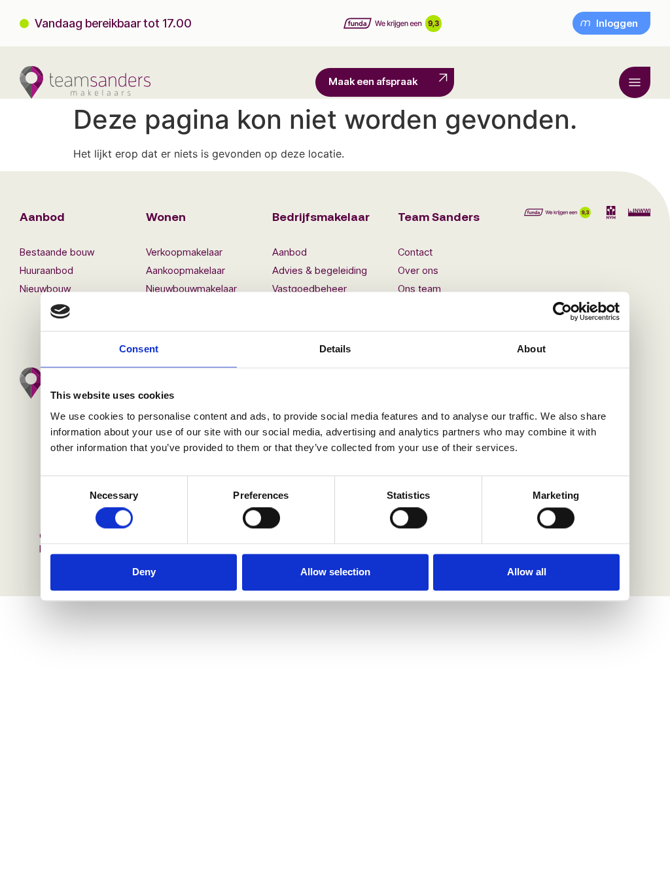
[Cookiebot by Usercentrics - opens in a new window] (562, 311)
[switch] (261, 518)
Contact (415, 252)
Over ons (418, 270)
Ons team (419, 288)
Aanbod (289, 252)
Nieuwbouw (45, 288)
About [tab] (531, 348)
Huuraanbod (46, 270)
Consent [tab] (138, 348)
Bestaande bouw (57, 252)
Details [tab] (335, 348)
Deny (144, 571)
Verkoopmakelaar (184, 252)
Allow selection (335, 571)
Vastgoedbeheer (309, 288)
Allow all (526, 571)
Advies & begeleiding (319, 270)
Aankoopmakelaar (185, 270)
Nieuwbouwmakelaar (191, 288)
